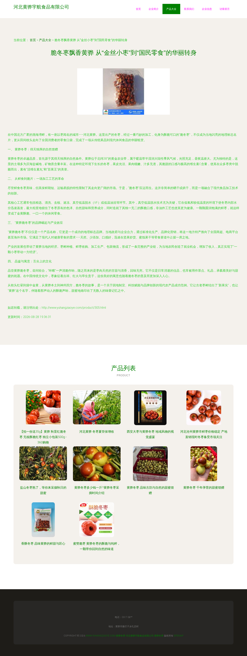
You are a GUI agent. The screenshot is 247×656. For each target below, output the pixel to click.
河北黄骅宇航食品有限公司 (140, 635)
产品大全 (171, 9)
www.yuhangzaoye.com (100, 635)
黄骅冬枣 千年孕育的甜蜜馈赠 (203, 487)
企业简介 (154, 9)
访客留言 (225, 9)
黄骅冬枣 (120, 635)
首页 (138, 9)
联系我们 (189, 9)
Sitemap (178, 635)
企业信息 (207, 9)
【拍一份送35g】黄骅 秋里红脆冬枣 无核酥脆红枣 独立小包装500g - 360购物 (43, 437)
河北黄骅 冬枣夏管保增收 (96, 431)
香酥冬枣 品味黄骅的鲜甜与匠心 (43, 543)
